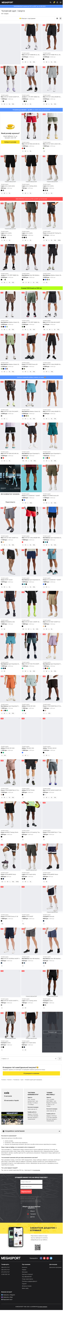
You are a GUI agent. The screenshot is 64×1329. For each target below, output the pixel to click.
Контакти (24, 1267)
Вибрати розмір (10, 142)
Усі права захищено (42, 1306)
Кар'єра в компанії (27, 1274)
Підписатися (26, 1191)
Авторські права (26, 1286)
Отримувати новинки (31, 1073)
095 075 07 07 (5, 1269)
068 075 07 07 (5, 1267)
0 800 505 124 (5, 1274)
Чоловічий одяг (8, 11)
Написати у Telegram (9, 1295)
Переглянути (10, 502)
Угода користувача (27, 1279)
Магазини (24, 1272)
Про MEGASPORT (27, 1276)
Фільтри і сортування (27, 18)
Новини (24, 1269)
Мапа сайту (25, 1288)
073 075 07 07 (5, 1272)
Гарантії (24, 1283)
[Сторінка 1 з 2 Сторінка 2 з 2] (29, 1059)
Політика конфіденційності (29, 1281)
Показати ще (52, 1032)
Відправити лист (7, 1299)
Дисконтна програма (55, 1267)
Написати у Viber (8, 1297)
